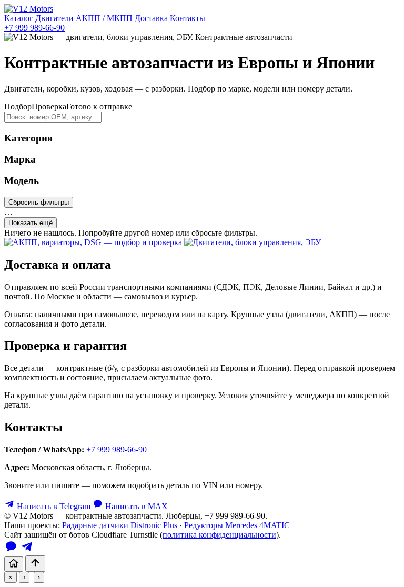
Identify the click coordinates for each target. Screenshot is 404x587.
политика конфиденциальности (219, 534)
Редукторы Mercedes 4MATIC (237, 525)
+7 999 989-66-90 (34, 27)
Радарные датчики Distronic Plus (119, 525)
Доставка (151, 18)
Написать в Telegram (54, 506)
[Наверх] (35, 563)
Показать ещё (30, 223)
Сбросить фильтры (38, 202)
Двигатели (54, 18)
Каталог (18, 18)
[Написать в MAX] (12, 550)
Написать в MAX (135, 506)
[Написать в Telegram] (27, 550)
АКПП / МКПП (104, 18)
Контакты (187, 18)
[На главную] (13, 564)
